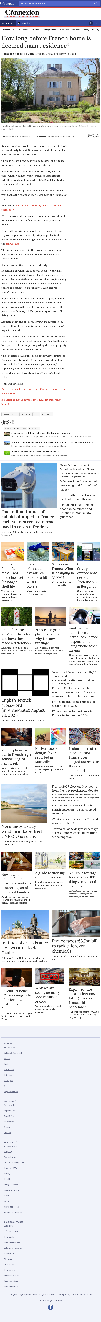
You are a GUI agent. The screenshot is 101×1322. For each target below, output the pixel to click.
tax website (12, 243)
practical (26, 414)
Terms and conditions (82, 1294)
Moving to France (12, 1206)
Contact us (9, 1264)
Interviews (9, 1121)
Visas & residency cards (14, 1162)
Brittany (8, 1075)
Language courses (12, 1242)
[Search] (95, 3)
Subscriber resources (13, 1247)
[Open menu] (8, 23)
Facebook (50, 1307)
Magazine (9, 1101)
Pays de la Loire (11, 1091)
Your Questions (49, 29)
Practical (35, 29)
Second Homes (10, 1157)
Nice (6, 1086)
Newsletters (9, 1253)
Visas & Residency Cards (70, 29)
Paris (6, 1064)
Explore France (10, 1110)
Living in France (11, 1184)
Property (95, 29)
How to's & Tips (11, 1168)
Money (86, 29)
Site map (59, 1300)
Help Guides (23, 29)
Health (7, 1179)
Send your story (11, 1281)
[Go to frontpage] (22, 14)
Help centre (9, 1270)
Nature (7, 1127)
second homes (10, 414)
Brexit (7, 1195)
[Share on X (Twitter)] (93, 136)
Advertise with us (11, 1275)
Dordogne (8, 1080)
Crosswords (9, 1105)
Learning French (11, 1190)
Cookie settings (45, 1300)
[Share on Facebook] (89, 136)
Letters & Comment (13, 1053)
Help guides (9, 1236)
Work (6, 1201)
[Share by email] (97, 136)
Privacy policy (64, 1294)
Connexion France (13, 1222)
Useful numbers (11, 1286)
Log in (97, 23)
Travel (7, 1058)
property (47, 414)
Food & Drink (10, 1116)
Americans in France (13, 1212)
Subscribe (25, 23)
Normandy (9, 1069)
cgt (36, 414)
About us (8, 1259)
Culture (7, 1132)
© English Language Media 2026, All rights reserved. (32, 1294)
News (6, 1044)
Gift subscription (11, 1231)
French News (8, 29)
